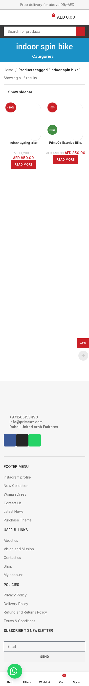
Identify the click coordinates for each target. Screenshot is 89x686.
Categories (43, 56)
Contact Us (13, 503)
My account (13, 575)
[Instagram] (22, 440)
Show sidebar (20, 92)
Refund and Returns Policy (25, 612)
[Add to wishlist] (34, 134)
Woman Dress (15, 494)
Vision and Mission (19, 549)
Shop (8, 566)
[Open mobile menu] (5, 17)
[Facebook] (10, 440)
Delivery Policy (16, 604)
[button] (14, 671)
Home (8, 70)
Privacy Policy (15, 595)
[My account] (83, 17)
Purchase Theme (18, 520)
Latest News (13, 511)
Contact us (12, 557)
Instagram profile (17, 477)
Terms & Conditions (19, 621)
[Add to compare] (34, 109)
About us (11, 540)
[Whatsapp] (34, 440)
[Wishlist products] (16, 17)
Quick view (34, 122)
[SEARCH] (80, 31)
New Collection (16, 485)
